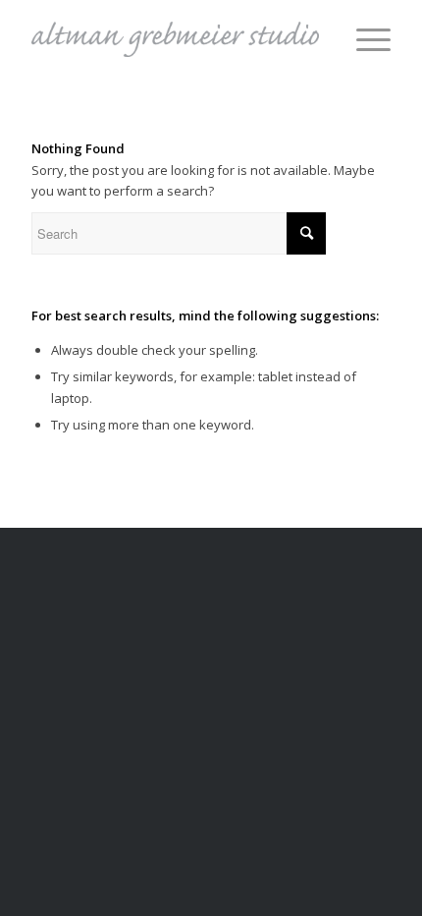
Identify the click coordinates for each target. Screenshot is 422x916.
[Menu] (364, 39)
